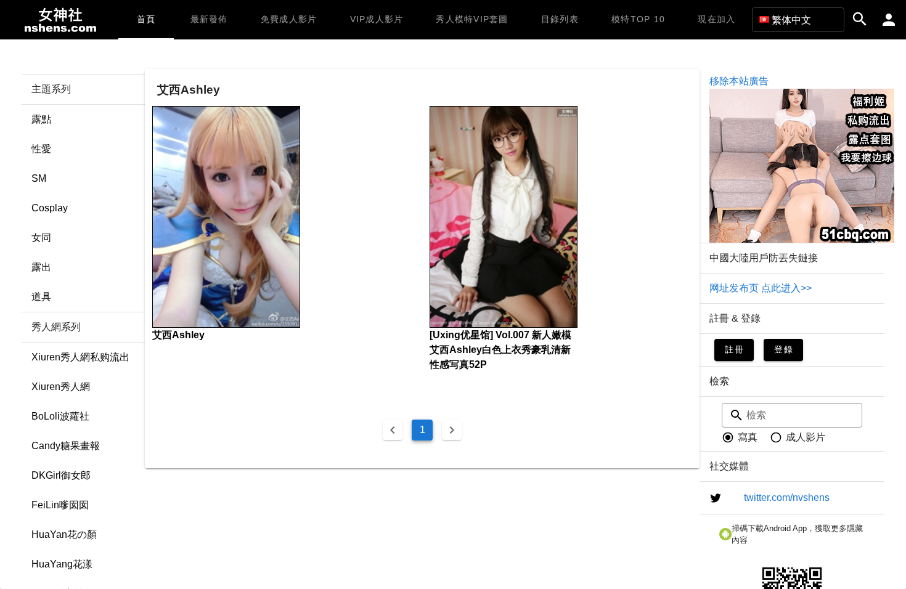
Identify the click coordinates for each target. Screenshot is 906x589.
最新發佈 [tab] (209, 19)
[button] (798, 19)
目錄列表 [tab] (560, 19)
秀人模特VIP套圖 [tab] (472, 19)
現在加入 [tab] (716, 19)
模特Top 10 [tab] (638, 19)
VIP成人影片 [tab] (377, 19)
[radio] (739, 437)
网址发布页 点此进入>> (760, 288)
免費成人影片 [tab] (289, 19)
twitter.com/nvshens (787, 497)
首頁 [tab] (146, 19)
